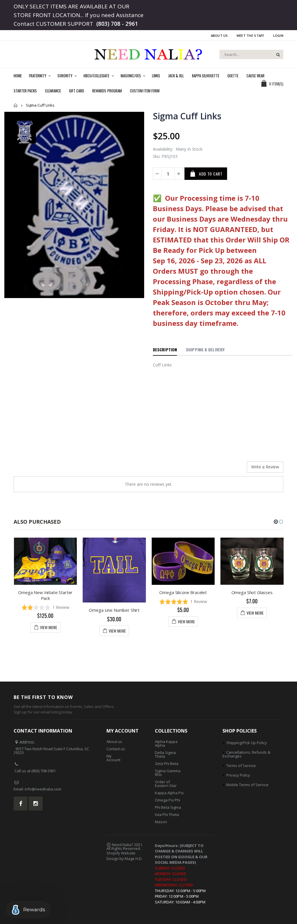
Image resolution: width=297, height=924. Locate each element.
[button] (45, 607)
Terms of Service (241, 765)
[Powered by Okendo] (40, 469)
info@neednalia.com (43, 789)
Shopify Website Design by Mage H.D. (124, 855)
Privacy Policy (238, 775)
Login (278, 35)
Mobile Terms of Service (247, 784)
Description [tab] (165, 349)
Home (16, 105)
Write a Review (265, 467)
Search (275, 54)
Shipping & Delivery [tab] (205, 349)
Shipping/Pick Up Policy (246, 742)
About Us (219, 35)
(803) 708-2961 (43, 770)
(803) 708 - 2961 (117, 24)
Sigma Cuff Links (187, 116)
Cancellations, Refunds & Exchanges (246, 754)
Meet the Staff (251, 35)
